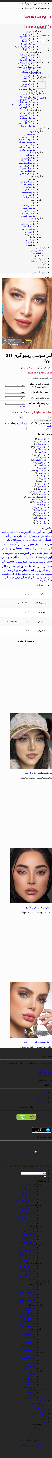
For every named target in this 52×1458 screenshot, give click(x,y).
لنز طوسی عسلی (27, 147)
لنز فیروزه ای (29, 242)
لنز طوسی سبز (28, 144)
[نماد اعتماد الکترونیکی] (46, 1151)
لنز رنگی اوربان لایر (26, 54)
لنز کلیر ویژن (40, 502)
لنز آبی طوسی (28, 192)
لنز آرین (42, 439)
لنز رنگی (42, 25)
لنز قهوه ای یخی (28, 229)
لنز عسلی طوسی (27, 163)
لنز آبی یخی (30, 231)
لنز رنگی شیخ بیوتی (26, 99)
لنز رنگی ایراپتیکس (26, 62)
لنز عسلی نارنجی (27, 171)
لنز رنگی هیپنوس (27, 115)
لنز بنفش (20, 540)
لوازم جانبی (41, 247)
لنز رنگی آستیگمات (37, 261)
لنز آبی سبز (30, 189)
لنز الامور (42, 452)
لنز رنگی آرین (29, 33)
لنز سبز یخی (29, 234)
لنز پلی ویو (41, 465)
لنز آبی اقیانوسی (27, 181)
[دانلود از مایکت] (26, 1129)
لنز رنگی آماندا (28, 41)
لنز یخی (31, 221)
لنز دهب (42, 475)
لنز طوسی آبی (28, 136)
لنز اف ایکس (40, 449)
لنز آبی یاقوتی (29, 184)
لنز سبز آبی (30, 210)
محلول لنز (36, 250)
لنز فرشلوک (40, 494)
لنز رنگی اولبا (29, 49)
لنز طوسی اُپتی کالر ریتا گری (39, 907)
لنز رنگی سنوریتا (27, 97)
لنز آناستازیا (41, 444)
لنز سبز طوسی (28, 216)
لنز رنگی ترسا (29, 68)
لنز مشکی (30, 239)
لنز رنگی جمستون (27, 94)
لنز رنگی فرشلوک (27, 102)
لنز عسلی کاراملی (27, 160)
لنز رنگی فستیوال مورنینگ (23, 104)
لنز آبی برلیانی (28, 197)
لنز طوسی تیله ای (27, 150)
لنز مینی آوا (41, 512)
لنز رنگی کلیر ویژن (26, 123)
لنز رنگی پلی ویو (28, 65)
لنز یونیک (42, 520)
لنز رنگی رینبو (29, 83)
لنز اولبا (43, 457)
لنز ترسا (42, 468)
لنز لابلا (43, 505)
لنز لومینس (41, 507)
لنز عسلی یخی (28, 226)
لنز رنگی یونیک (29, 75)
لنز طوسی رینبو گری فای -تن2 (38, 1042)
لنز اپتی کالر (40, 446)
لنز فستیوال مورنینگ (37, 497)
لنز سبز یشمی (28, 205)
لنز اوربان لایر (40, 454)
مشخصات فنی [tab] (39, 585)
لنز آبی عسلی (29, 194)
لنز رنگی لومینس (27, 107)
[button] (43, 35)
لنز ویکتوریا (41, 518)
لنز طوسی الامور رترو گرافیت (38, 773)
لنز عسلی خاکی (28, 158)
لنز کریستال (40, 499)
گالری (43, 264)
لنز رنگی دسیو (28, 81)
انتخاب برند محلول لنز (41, 412)
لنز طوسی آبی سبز (26, 139)
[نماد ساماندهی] (29, 1152)
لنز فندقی (47, 577)
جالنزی (37, 255)
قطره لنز (36, 253)
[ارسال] (45, 1176)
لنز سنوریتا (41, 486)
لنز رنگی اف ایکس (27, 46)
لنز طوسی (30, 134)
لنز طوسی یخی (28, 224)
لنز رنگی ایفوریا (28, 44)
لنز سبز (31, 202)
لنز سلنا (42, 483)
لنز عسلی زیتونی (27, 165)
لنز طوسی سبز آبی (26, 142)
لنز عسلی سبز (28, 168)
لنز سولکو (41, 489)
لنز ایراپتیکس (40, 460)
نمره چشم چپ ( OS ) (39, 398)
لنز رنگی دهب (29, 78)
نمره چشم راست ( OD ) (39, 404)
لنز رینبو (48, 277)
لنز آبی (32, 179)
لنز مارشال (41, 510)
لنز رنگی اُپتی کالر (27, 60)
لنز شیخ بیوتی (40, 491)
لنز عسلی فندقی (27, 173)
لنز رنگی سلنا (29, 89)
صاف (22, 406)
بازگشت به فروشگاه (31, 1445)
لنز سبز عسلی (28, 208)
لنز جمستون (40, 470)
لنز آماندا (42, 441)
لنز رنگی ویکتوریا (27, 118)
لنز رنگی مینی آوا (27, 39)
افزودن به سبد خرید (43, 420)
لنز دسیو (42, 473)
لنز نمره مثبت (40, 258)
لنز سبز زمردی (28, 213)
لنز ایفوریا (42, 462)
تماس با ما (41, 267)
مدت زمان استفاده (39, 392)
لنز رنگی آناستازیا (27, 36)
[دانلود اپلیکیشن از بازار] (26, 1118)
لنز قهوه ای (30, 245)
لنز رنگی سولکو (28, 86)
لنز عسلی (30, 155)
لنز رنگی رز (30, 70)
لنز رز (43, 478)
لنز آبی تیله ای (29, 187)
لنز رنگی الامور (28, 57)
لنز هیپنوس (41, 515)
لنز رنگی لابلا (29, 120)
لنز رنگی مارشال (27, 112)
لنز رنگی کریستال (27, 126)
